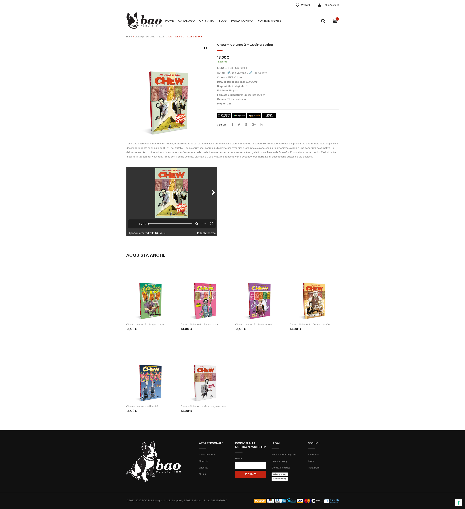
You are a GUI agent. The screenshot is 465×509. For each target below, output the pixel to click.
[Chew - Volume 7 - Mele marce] (259, 293)
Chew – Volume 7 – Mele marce (253, 324)
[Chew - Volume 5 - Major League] (150, 293)
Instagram (314, 467)
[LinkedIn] (261, 124)
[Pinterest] (246, 124)
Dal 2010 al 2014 (155, 36)
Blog (223, 21)
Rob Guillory (260, 72)
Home (169, 21)
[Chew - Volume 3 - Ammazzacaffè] (314, 293)
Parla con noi (242, 21)
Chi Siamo (206, 21)
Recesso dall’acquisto (284, 454)
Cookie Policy (279, 478)
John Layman (238, 72)
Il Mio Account (331, 4)
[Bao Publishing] (144, 20)
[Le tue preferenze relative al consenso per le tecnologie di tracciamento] (458, 502)
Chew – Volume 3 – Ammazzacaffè (310, 324)
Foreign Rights (269, 21)
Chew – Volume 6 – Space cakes (200, 324)
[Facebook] (232, 124)
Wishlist (305, 4)
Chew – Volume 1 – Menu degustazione (204, 406)
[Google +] (254, 124)
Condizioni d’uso (281, 467)
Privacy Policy (279, 461)
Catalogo (186, 21)
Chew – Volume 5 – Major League (145, 324)
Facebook (313, 454)
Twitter (312, 461)
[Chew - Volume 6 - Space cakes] (205, 293)
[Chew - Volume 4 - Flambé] (150, 375)
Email (238, 458)
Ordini (202, 474)
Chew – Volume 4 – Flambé (142, 406)
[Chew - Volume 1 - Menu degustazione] (205, 375)
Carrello (203, 461)
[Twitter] (239, 124)
